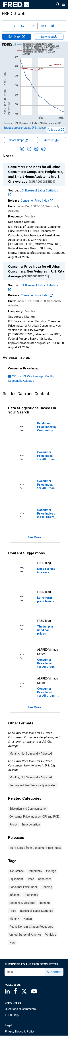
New (12, 942)
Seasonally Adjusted (22, 903)
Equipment (16, 879)
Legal (8, 1025)
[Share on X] (22, 149)
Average (51, 871)
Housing (47, 887)
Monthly (14, 918)
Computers (35, 871)
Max (43, 26)
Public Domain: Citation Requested (31, 926)
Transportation (31, 824)
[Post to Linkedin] (43, 149)
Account (49, 140)
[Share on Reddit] (36, 149)
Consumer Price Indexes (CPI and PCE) (34, 816)
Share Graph (17, 140)
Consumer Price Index (35, 200)
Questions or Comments (20, 1009)
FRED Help (12, 1015)
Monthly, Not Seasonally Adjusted (30, 753)
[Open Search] (57, 4)
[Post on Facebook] (29, 149)
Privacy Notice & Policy (20, 1031)
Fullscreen (54, 129)
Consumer (44, 879)
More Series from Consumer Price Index (35, 847)
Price (12, 910)
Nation (28, 918)
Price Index (31, 895)
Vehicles (50, 934)
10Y (32, 26)
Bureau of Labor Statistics (36, 910)
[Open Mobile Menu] (63, 4)
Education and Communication (28, 808)
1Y (13, 26)
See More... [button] (35, 537)
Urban (30, 879)
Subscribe (54, 972)
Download (47, 36)
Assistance (16, 871)
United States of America (25, 934)
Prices (13, 824)
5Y (22, 26)
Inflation (14, 895)
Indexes (44, 903)
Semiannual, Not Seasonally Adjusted (32, 785)
